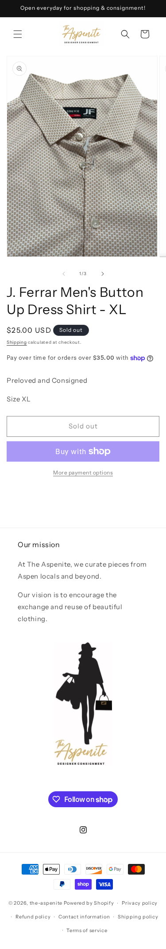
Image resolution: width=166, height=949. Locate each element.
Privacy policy (140, 903)
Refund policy (32, 917)
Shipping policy (138, 917)
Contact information (84, 917)
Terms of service (86, 930)
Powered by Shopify (89, 903)
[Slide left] (63, 274)
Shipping (17, 342)
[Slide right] (102, 274)
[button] (17, 34)
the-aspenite (46, 903)
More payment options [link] (83, 472)
